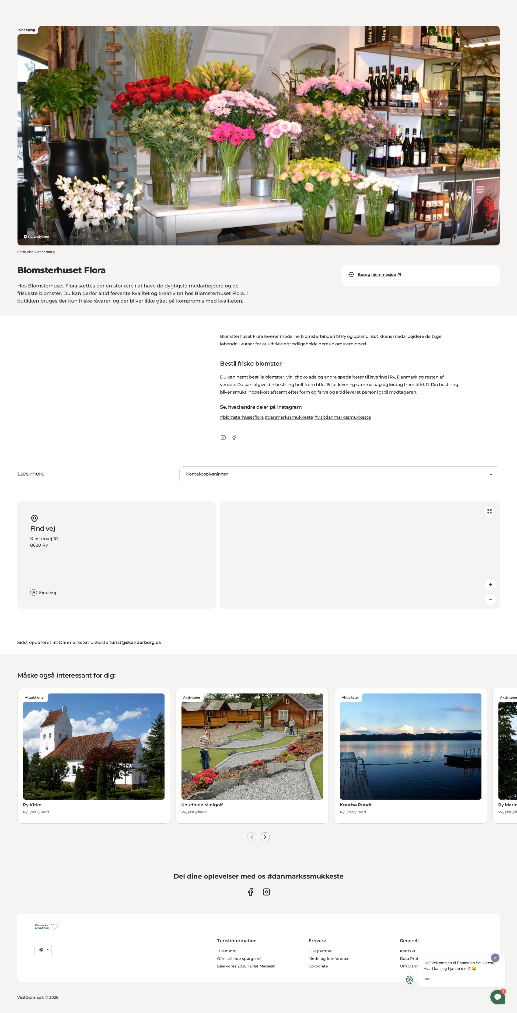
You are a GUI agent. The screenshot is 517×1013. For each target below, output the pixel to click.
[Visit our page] (266, 892)
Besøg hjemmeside (377, 274)
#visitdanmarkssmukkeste (342, 417)
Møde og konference (329, 958)
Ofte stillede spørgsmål (240, 958)
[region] (360, 555)
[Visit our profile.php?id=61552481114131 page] (250, 892)
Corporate (318, 966)
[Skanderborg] (47, 927)
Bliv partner (320, 951)
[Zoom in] (490, 584)
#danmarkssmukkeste (289, 417)
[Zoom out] (490, 599)
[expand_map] (489, 511)
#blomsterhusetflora (242, 417)
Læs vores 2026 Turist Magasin (246, 966)
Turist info (226, 951)
